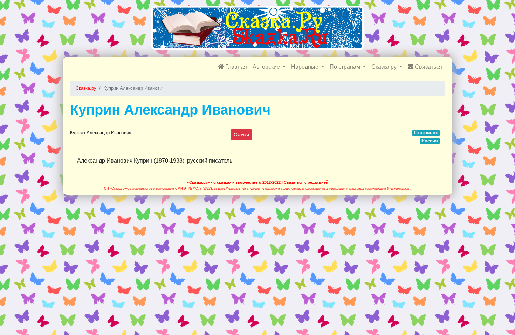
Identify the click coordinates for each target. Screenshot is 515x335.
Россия (429, 140)
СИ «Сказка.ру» (116, 188)
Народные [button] (305, 67)
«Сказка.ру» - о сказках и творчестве (222, 182)
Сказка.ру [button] (384, 67)
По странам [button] (346, 67)
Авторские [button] (267, 67)
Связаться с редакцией (306, 182)
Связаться (427, 67)
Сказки (241, 134)
